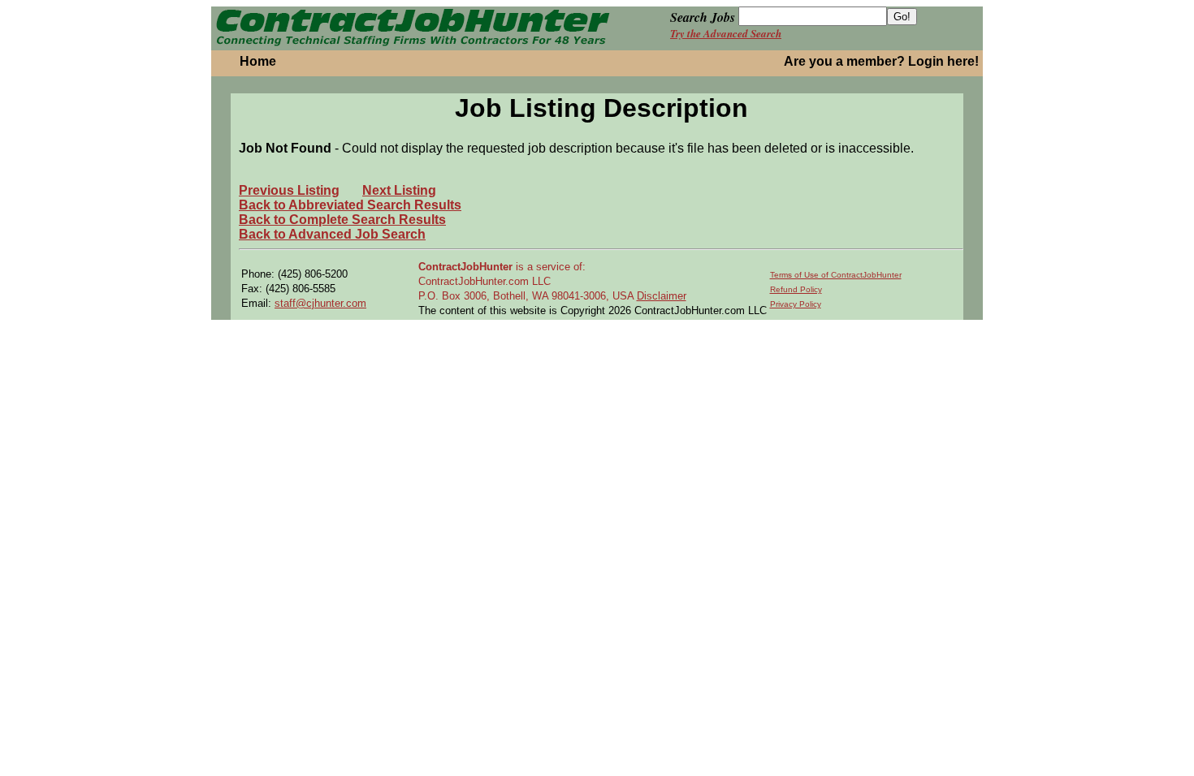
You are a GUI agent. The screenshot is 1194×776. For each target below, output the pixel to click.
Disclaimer (661, 296)
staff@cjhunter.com (320, 303)
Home (258, 61)
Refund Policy (796, 289)
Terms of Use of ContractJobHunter (836, 274)
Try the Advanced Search (725, 33)
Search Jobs (702, 17)
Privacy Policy (795, 304)
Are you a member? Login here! (881, 61)
